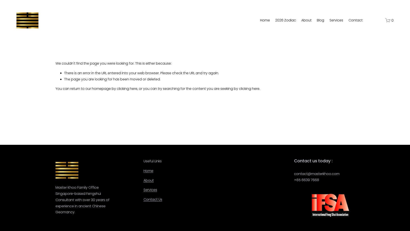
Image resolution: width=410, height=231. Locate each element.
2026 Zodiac (285, 20)
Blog (320, 20)
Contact (355, 20)
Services (336, 20)
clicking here (127, 88)
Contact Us (153, 199)
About (306, 20)
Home (265, 20)
